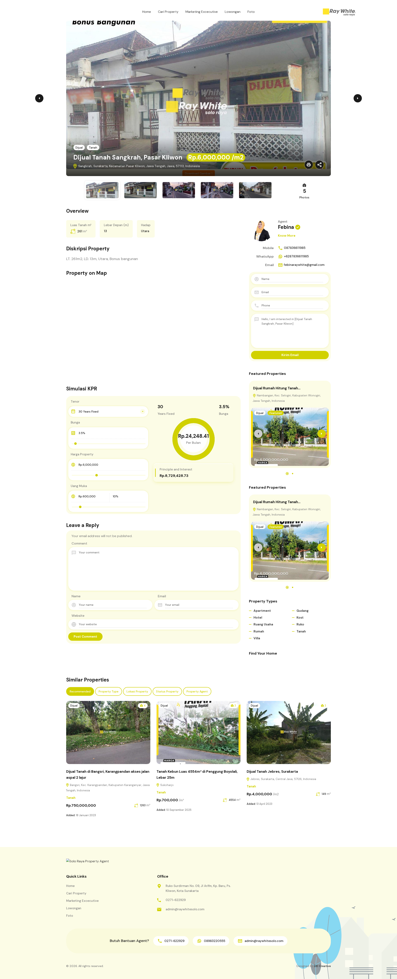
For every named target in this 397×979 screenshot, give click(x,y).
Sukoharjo (166, 785)
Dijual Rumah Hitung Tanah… (276, 388)
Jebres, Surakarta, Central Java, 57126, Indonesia (283, 779)
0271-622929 (176, 900)
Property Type (108, 691)
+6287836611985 (296, 256)
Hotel (258, 617)
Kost (300, 617)
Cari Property (168, 12)
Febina (286, 227)
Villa (257, 638)
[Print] (309, 165)
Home (146, 12)
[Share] (319, 165)
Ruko (300, 624)
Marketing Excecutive (201, 12)
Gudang (303, 611)
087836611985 (294, 248)
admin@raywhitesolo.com (185, 909)
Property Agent (197, 691)
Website (78, 615)
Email (162, 596)
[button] (287, 473)
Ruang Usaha (263, 624)
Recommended (80, 691)
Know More (286, 236)
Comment (79, 543)
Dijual (79, 147)
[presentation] (258, 434)
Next (358, 98)
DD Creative (322, 966)
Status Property (167, 691)
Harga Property (82, 454)
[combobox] (108, 411)
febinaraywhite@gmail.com (304, 265)
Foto (251, 12)
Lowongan (232, 12)
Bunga (75, 422)
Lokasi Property (137, 691)
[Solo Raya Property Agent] (339, 12)
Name (76, 596)
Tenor (75, 402)
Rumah (259, 631)
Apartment (262, 611)
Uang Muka (79, 486)
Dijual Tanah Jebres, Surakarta (272, 771)
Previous (39, 98)
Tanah (93, 147)
